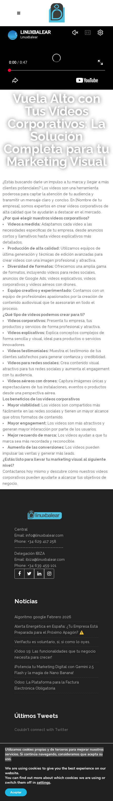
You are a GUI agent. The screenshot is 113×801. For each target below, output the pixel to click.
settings (43, 782)
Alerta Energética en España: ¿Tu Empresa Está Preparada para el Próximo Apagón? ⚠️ (56, 629)
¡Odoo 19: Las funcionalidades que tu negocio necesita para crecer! (55, 654)
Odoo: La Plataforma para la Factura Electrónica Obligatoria (46, 685)
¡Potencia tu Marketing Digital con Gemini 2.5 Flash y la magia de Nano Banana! (54, 670)
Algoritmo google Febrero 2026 (42, 617)
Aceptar (16, 792)
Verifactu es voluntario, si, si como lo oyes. (52, 642)
